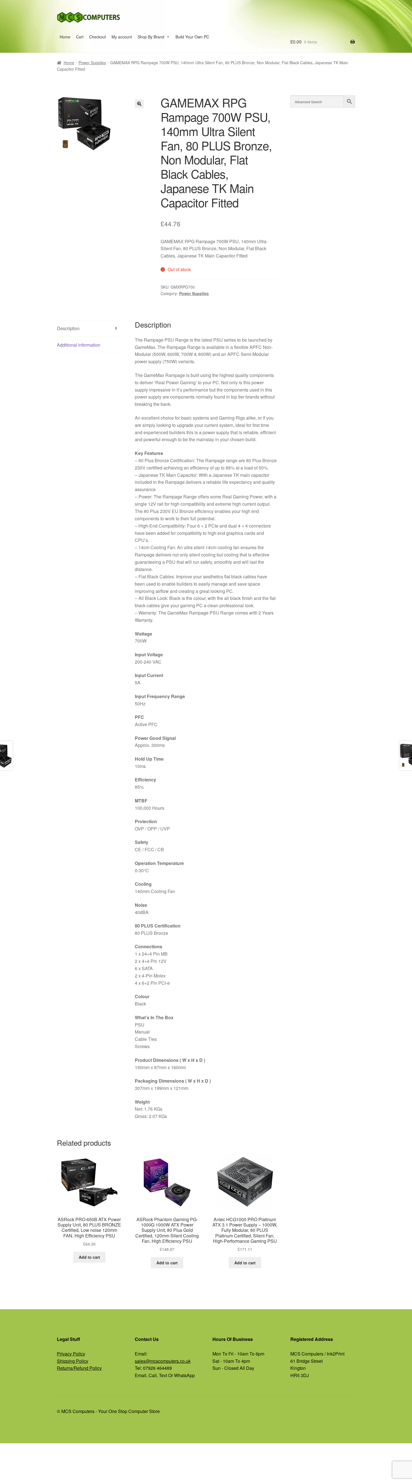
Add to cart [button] (89, 1257)
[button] (139, 103)
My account (122, 37)
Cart (80, 37)
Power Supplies (92, 62)
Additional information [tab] (78, 345)
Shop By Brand (151, 37)
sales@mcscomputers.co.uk (163, 1361)
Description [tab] (68, 328)
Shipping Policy (72, 1361)
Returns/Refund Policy (79, 1368)
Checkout (97, 37)
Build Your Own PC (192, 37)
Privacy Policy (71, 1353)
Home (65, 37)
